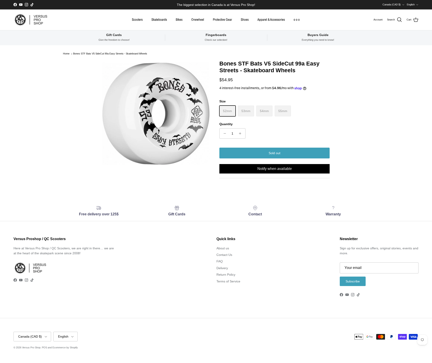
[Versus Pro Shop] (31, 20)
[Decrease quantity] (223, 133)
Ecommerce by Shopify (65, 347)
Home (66, 53)
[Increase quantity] (241, 133)
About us (222, 248)
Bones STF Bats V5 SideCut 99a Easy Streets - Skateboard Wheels (110, 53)
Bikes (179, 19)
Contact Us (224, 255)
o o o (297, 19)
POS (44, 347)
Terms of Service (228, 281)
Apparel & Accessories (271, 19)
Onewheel (197, 19)
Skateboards (159, 19)
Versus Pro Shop (31, 347)
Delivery (222, 268)
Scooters (137, 19)
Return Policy (225, 274)
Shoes (245, 19)
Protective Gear (222, 19)
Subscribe (353, 281)
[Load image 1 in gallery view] (155, 113)
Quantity (226, 124)
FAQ (219, 261)
